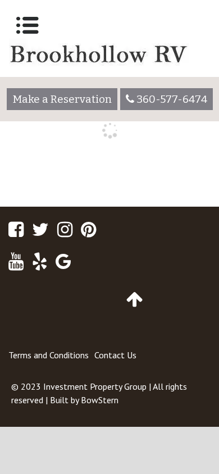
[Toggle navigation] (27, 25)
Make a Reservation (62, 99)
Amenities (30, 185)
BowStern (99, 399)
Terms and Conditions (48, 355)
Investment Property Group (95, 386)
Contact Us (115, 355)
